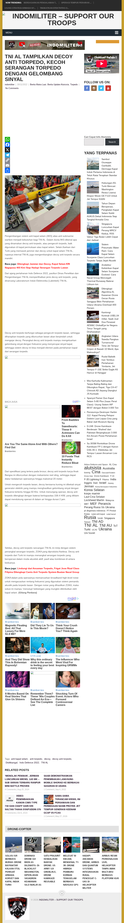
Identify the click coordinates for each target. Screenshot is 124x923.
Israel (102, 482)
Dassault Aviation (108, 473)
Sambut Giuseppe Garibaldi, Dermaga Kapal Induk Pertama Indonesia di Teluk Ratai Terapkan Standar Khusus (102, 169)
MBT (86, 504)
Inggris (88, 482)
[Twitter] (101, 88)
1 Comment (49, 789)
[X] (43, 149)
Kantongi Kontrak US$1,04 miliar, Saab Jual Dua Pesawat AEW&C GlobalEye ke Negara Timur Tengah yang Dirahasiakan (103, 322)
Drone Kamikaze (101, 476)
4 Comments (10, 789)
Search (112, 142)
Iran (95, 483)
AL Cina (113, 464)
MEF (93, 503)
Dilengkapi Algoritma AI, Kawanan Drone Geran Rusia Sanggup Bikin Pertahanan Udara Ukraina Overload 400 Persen (102, 298)
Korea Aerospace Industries (106, 487)
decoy (47, 759)
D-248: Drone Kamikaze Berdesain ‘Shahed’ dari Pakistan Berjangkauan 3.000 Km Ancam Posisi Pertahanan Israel (102, 432)
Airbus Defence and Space (96, 464)
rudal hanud (111, 514)
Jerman (89, 486)
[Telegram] (43, 155)
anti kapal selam (19, 759)
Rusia (90, 517)
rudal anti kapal (98, 514)
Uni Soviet (89, 533)
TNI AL (44, 762)
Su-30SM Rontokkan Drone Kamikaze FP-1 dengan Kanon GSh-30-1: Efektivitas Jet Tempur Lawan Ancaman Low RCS (102, 450)
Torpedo (74, 84)
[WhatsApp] (43, 139)
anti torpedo (36, 759)
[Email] (43, 165)
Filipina (105, 479)
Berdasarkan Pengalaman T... (40, 3)
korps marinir (92, 493)
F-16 (112, 476)
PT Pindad (111, 511)
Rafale (87, 514)
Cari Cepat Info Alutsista (97, 137)
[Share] (43, 170)
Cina (96, 471)
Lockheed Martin (94, 500)
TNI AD (97, 521)
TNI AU (105, 525)
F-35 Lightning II (92, 479)
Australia (109, 468)
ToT (115, 525)
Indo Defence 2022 (29, 762)
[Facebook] (43, 144)
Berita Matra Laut (38, 84)
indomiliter (9, 84)
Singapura (109, 518)
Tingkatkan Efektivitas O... (54, 8)
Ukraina (105, 529)
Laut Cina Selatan (94, 496)
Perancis (104, 503)
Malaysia (110, 500)
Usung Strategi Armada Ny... (20, 8)
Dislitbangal (11, 762)
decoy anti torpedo (61, 759)
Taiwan (87, 522)
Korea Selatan (94, 490)
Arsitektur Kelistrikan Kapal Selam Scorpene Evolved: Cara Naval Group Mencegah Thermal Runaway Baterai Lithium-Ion (103, 275)
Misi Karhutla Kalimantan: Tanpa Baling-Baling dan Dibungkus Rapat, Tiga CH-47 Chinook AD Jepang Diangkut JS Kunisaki (102, 387)
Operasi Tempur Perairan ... (76, 3)
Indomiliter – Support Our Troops (61, 899)
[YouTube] (108, 88)
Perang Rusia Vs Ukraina (99, 507)
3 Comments (10, 813)
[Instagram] (94, 88)
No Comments (12, 88)
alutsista (92, 467)
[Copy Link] (43, 160)
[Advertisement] (43, 114)
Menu (9, 32)
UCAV (94, 530)
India (113, 479)
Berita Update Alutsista (58, 84)
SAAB (100, 518)
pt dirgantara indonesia (94, 510)
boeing (87, 473)
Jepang (111, 483)
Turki (87, 529)
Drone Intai (88, 476)
